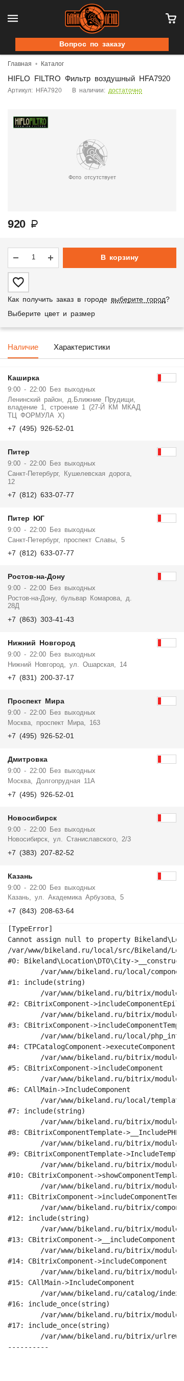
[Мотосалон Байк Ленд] (92, 19)
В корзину (120, 258)
